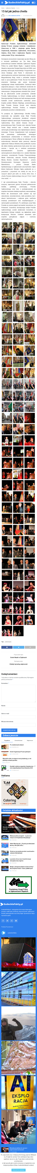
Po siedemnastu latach (17, 745)
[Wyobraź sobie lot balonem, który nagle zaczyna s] (18, 1092)
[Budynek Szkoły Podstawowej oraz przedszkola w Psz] (18, 989)
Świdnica (5, 854)
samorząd (8, 641)
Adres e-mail (5, 713)
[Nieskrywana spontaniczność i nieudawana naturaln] (18, 954)
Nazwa (3, 705)
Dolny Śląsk (5, 846)
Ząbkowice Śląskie (10, 8)
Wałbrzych (6, 815)
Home (2, 8)
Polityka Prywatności (7, 927)
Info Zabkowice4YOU (14, 15)
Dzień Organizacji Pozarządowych (20, 751)
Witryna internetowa (7, 721)
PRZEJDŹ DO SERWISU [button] (19, 1170)
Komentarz (5, 683)
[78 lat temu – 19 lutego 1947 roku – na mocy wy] (18, 1058)
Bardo (17, 8)
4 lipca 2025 (6, 831)
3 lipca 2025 (14, 863)
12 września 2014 (27, 15)
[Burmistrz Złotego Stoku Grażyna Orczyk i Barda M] (18, 1127)
